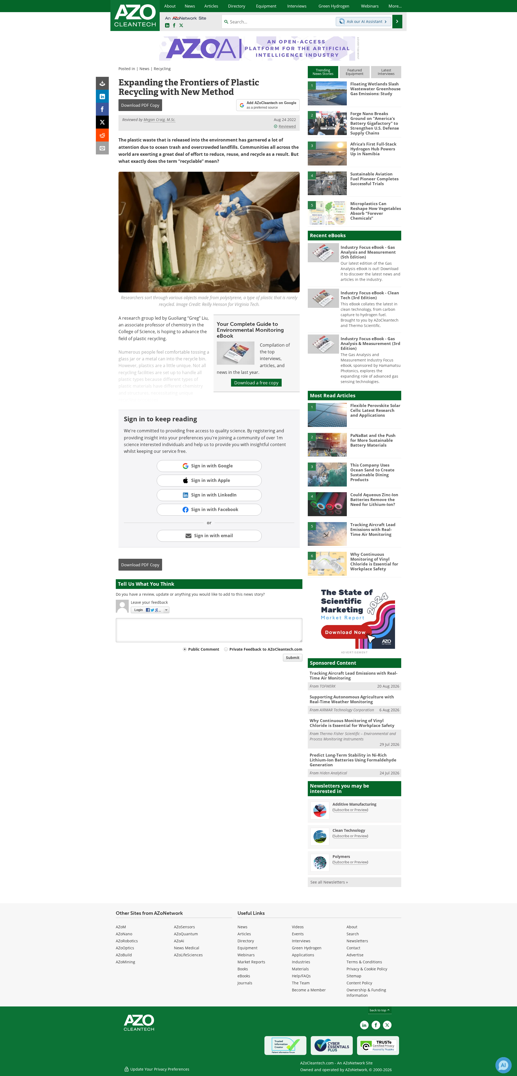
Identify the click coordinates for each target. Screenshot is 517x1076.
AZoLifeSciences (188, 954)
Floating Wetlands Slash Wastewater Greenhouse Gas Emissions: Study (375, 88)
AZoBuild (124, 954)
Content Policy (359, 982)
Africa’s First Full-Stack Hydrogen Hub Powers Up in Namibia (373, 148)
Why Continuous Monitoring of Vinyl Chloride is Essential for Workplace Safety (374, 561)
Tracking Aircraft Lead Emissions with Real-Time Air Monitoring (373, 529)
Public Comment (203, 649)
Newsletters (357, 940)
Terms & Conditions (364, 961)
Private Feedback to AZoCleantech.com (265, 649)
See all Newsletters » (329, 882)
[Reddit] (102, 135)
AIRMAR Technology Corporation (347, 709)
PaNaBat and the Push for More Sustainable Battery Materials (373, 440)
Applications (303, 954)
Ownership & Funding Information (366, 992)
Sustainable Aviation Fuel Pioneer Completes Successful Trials (374, 178)
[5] (327, 212)
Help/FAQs (301, 975)
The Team (301, 982)
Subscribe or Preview (350, 809)
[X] (102, 122)
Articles (244, 933)
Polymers (341, 856)
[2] (327, 122)
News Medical (186, 947)
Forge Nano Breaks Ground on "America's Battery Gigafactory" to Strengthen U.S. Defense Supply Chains (374, 123)
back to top (378, 1010)
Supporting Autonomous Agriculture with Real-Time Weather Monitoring (352, 699)
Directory (245, 940)
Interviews (301, 940)
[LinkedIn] (102, 96)
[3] (327, 153)
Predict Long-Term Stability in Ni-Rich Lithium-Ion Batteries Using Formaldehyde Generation (353, 759)
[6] (327, 563)
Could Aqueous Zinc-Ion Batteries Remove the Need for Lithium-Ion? (374, 499)
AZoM (121, 926)
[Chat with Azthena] (503, 1065)
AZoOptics (125, 947)
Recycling (162, 68)
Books (242, 968)
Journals (244, 982)
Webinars (246, 954)
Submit (292, 657)
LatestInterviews (386, 72)
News (144, 68)
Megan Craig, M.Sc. (160, 119)
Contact (353, 947)
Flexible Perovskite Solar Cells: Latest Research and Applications (375, 410)
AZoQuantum (186, 933)
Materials (300, 968)
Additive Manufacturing (354, 804)
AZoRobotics (127, 940)
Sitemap (354, 975)
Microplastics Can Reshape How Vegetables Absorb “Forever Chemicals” (375, 211)
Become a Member (309, 989)
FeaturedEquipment (355, 72)
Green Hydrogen (307, 947)
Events (298, 933)
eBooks (243, 975)
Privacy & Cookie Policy (367, 968)
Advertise (355, 954)
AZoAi (179, 940)
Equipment (247, 947)
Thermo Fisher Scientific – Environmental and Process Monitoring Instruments (353, 736)
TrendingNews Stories (323, 72)
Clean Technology (349, 830)
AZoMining (125, 961)
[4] (327, 183)
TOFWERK (328, 686)
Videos (298, 926)
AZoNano (124, 933)
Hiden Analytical (333, 772)
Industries (301, 961)
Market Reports (251, 961)
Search (353, 933)
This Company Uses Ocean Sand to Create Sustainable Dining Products (372, 472)
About (352, 926)
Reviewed (287, 126)
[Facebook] (102, 109)
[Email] (102, 148)
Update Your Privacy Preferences (159, 1069)
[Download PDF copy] (102, 83)
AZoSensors (184, 926)
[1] (327, 93)
